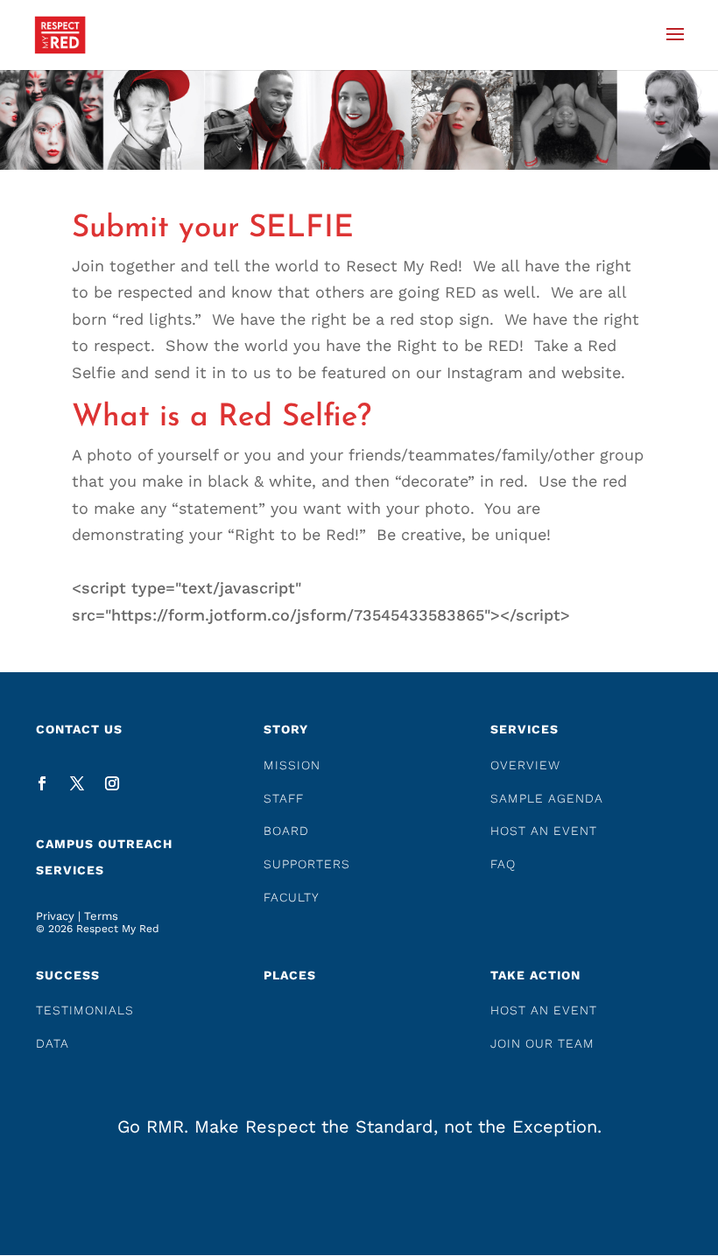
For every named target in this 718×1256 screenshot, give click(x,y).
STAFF (284, 798)
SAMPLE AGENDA (546, 798)
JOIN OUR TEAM (542, 1043)
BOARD (286, 831)
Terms (101, 916)
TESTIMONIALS (85, 1010)
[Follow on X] (77, 783)
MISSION (292, 765)
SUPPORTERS (307, 864)
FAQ (503, 864)
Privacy (55, 916)
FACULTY (292, 897)
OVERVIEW (525, 765)
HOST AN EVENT (543, 831)
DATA (52, 1043)
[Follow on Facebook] (42, 783)
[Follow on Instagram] (112, 783)
